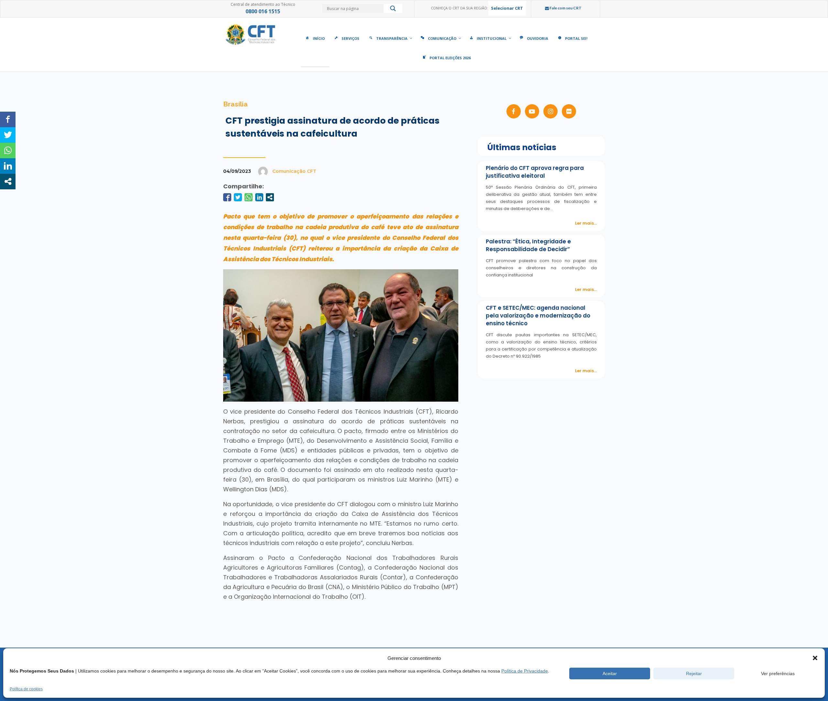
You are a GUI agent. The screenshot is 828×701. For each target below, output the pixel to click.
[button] (815, 658)
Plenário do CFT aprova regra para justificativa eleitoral (535, 172)
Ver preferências (778, 673)
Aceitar (610, 673)
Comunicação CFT (294, 171)
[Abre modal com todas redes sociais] (270, 197)
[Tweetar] (238, 197)
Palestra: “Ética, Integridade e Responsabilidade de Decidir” (528, 245)
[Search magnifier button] (393, 10)
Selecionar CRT (507, 8)
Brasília (235, 104)
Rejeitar (694, 673)
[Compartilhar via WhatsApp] (249, 197)
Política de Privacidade (524, 670)
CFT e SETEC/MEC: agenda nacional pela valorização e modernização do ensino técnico (538, 315)
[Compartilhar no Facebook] (227, 197)
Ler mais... (586, 223)
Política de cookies (26, 689)
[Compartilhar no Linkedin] (259, 197)
